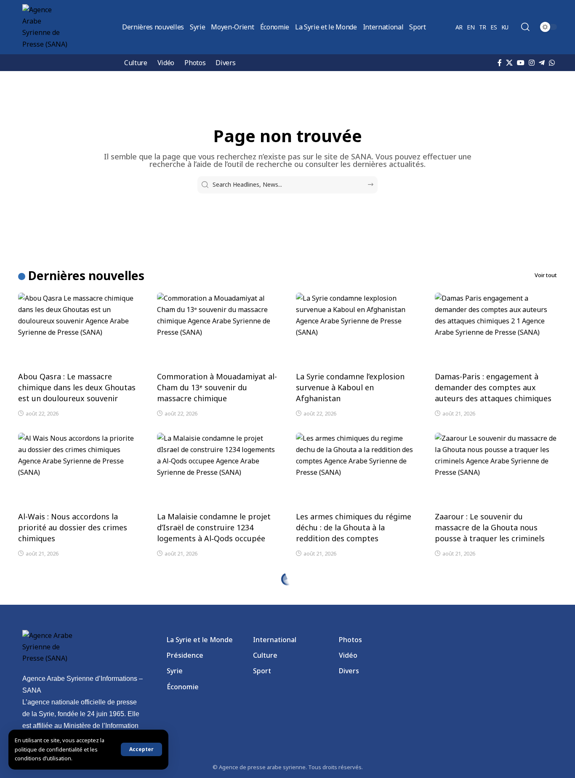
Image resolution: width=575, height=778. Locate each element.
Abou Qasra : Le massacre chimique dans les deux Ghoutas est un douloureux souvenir (77, 387)
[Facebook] (499, 62)
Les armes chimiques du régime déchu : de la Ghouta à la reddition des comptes (353, 527)
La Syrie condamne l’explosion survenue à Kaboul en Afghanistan (350, 387)
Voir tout (546, 275)
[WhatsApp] (552, 62)
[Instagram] (532, 62)
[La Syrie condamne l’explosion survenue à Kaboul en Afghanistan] (357, 329)
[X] (509, 62)
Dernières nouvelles (86, 275)
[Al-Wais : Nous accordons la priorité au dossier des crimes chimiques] (79, 469)
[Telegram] (542, 62)
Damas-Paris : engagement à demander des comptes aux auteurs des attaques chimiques (493, 387)
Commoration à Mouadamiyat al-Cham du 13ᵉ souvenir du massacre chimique (217, 387)
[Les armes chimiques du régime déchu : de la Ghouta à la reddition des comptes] (357, 469)
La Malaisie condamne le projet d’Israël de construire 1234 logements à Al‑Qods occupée (214, 527)
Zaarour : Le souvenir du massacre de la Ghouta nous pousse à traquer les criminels (490, 527)
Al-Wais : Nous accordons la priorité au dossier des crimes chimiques (72, 527)
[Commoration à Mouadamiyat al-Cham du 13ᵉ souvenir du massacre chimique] (218, 329)
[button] (141, 749)
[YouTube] (521, 62)
